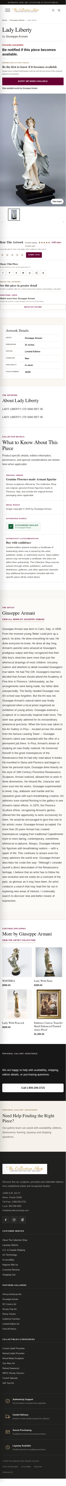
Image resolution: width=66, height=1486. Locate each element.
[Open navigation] (7, 10)
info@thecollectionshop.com (15, 1210)
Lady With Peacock (13, 1023)
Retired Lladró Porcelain (13, 1353)
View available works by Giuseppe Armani (19, 88)
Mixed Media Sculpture (13, 1358)
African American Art (11, 1294)
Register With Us (10, 1265)
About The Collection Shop (14, 1240)
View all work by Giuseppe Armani (23, 619)
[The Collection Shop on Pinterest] (22, 1219)
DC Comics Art (9, 1304)
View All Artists (9, 1329)
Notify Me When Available (33, 81)
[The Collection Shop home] (30, 10)
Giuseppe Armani (17, 20)
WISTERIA (8, 981)
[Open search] (53, 10)
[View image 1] (14, 215)
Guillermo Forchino (11, 1319)
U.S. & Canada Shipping (13, 1250)
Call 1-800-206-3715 (33, 1087)
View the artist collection (18, 940)
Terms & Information (10, 1467)
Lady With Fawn (43, 981)
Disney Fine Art (9, 1309)
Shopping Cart (9, 1274)
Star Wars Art (8, 1363)
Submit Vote (34, 255)
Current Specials (10, 1378)
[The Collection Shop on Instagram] (14, 1219)
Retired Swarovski (10, 1368)
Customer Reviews (11, 1270)
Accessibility (8, 1260)
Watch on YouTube (33, 307)
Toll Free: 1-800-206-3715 (14, 1202)
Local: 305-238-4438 (11, 1206)
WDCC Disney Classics (13, 1373)
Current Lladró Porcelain (13, 1348)
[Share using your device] (36, 273)
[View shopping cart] (59, 10)
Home (4, 20)
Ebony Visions (9, 1314)
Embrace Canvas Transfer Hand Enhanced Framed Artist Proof (48, 1026)
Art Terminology (9, 1255)
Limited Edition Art (10, 1324)
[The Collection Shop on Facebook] (5, 1219)
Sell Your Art (8, 1383)
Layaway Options (10, 1245)
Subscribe (38, 1467)
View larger (57, 201)
